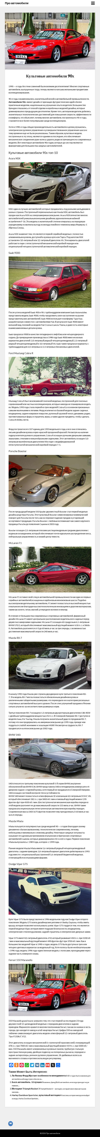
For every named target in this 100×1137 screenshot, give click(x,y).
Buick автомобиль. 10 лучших (27, 1082)
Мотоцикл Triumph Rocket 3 (26, 1088)
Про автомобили (17, 3)
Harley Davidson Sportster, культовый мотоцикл (36, 1095)
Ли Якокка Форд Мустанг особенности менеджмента (39, 1075)
